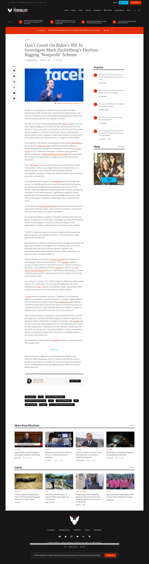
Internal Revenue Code (47, 206)
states (29, 296)
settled (55, 340)
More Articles (75, 381)
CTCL (51, 400)
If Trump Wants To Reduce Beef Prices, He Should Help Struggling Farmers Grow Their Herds (27, 496)
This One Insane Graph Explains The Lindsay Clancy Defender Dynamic (120, 495)
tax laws (43, 404)
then (39, 287)
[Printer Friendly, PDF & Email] (14, 98)
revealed (65, 262)
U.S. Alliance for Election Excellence (62, 404)
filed (64, 124)
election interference (63, 400)
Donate (125, 2)
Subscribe (135, 2)
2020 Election (30, 397)
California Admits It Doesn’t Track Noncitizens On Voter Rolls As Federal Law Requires (89, 454)
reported (58, 268)
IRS (76, 400)
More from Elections (27, 425)
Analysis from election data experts (55, 154)
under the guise (43, 146)
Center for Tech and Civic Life (35, 400)
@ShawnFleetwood (39, 382)
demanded (58, 181)
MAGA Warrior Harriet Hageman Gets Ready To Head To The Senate (27, 453)
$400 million (76, 143)
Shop (97, 146)
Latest (18, 467)
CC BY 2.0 (80, 103)
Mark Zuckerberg (31, 404)
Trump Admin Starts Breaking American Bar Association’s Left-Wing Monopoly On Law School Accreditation (88, 498)
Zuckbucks (34, 165)
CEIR (40, 397)
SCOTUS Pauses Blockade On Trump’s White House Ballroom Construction (57, 496)
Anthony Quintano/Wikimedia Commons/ (67, 103)
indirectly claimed (57, 259)
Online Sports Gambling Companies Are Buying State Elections (120, 453)
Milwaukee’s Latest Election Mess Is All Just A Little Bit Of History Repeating (58, 454)
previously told (64, 302)
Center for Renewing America (55, 397)
